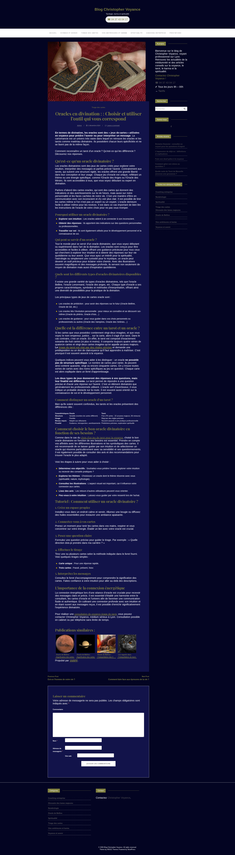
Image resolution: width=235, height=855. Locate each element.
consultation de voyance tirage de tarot (95, 614)
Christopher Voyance (119, 797)
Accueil (53, 33)
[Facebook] (171, 126)
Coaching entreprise (156, 33)
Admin (79, 125)
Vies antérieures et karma (114, 33)
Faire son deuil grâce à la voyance (169, 159)
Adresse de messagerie (58, 750)
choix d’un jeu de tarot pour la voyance (102, 437)
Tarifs (161, 91)
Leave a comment (113, 125)
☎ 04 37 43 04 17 (117, 19)
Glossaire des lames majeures (168, 210)
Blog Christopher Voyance (117, 9)
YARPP (74, 660)
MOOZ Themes (112, 849)
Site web (68, 756)
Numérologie (161, 197)
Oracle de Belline (163, 215)
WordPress (131, 849)
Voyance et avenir (68, 33)
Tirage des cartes (89, 33)
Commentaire (58, 709)
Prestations (175, 33)
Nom (55, 741)
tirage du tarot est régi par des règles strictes (85, 347)
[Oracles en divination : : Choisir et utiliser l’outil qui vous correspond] (97, 71)
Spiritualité (136, 33)
